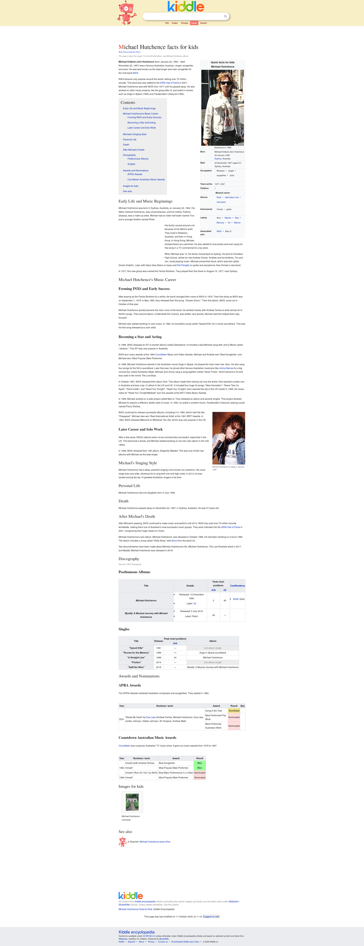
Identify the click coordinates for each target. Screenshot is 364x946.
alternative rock (232, 197)
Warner (237, 222)
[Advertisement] (182, 34)
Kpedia (194, 23)
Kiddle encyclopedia (145, 901)
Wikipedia (123, 938)
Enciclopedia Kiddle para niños (185, 941)
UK (225, 590)
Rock (219, 197)
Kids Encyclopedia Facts (129, 51)
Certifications (237, 585)
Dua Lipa (150, 717)
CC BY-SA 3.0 (149, 935)
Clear (219, 16)
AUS (213, 590)
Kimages (184, 23)
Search (225, 16)
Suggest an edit (211, 916)
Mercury (220, 222)
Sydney (218, 158)
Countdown (161, 354)
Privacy (151, 941)
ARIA (235, 599)
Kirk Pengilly (183, 265)
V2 (229, 222)
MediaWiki (164, 938)
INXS (219, 231)
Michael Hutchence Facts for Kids (135, 909)
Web (167, 23)
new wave (221, 201)
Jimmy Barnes (226, 368)
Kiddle (121, 941)
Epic (237, 217)
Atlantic (228, 217)
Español (203, 23)
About (141, 941)
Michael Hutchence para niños (155, 841)
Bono (174, 540)
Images (175, 23)
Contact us (163, 941)
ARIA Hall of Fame (169, 82)
